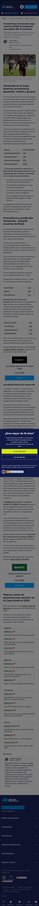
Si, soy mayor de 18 (19, 451)
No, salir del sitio (19, 457)
